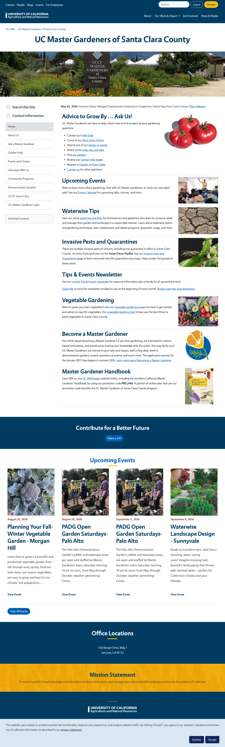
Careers (10, 5)
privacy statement (71, 730)
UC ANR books (91, 378)
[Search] (187, 4)
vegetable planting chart (121, 312)
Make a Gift (114, 438)
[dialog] (112, 733)
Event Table (98, 164)
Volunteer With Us (18, 170)
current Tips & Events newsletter (90, 281)
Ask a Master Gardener (21, 144)
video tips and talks (93, 150)
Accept (212, 739)
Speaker (83, 164)
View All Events (19, 611)
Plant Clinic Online (93, 140)
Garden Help (15, 152)
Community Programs (21, 178)
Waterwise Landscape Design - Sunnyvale (193, 533)
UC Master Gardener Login (23, 205)
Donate (211, 4)
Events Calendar (87, 192)
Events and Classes (19, 161)
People (21, 5)
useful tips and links (91, 218)
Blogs (30, 5)
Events (39, 5)
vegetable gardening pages (130, 307)
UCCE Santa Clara (18, 196)
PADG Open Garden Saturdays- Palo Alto (85, 533)
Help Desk (88, 135)
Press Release (197, 106)
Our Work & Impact (166, 16)
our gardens (79, 155)
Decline (196, 739)
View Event (14, 594)
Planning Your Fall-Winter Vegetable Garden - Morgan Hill (30, 537)
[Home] (27, 16)
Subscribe (67, 289)
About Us (13, 135)
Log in (196, 4)
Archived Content (18, 218)
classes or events (97, 145)
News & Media (209, 16)
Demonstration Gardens (22, 187)
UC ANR (10, 29)
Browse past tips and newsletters (176, 289)
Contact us (73, 169)
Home (11, 126)
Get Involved (190, 16)
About (147, 16)
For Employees (54, 5)
